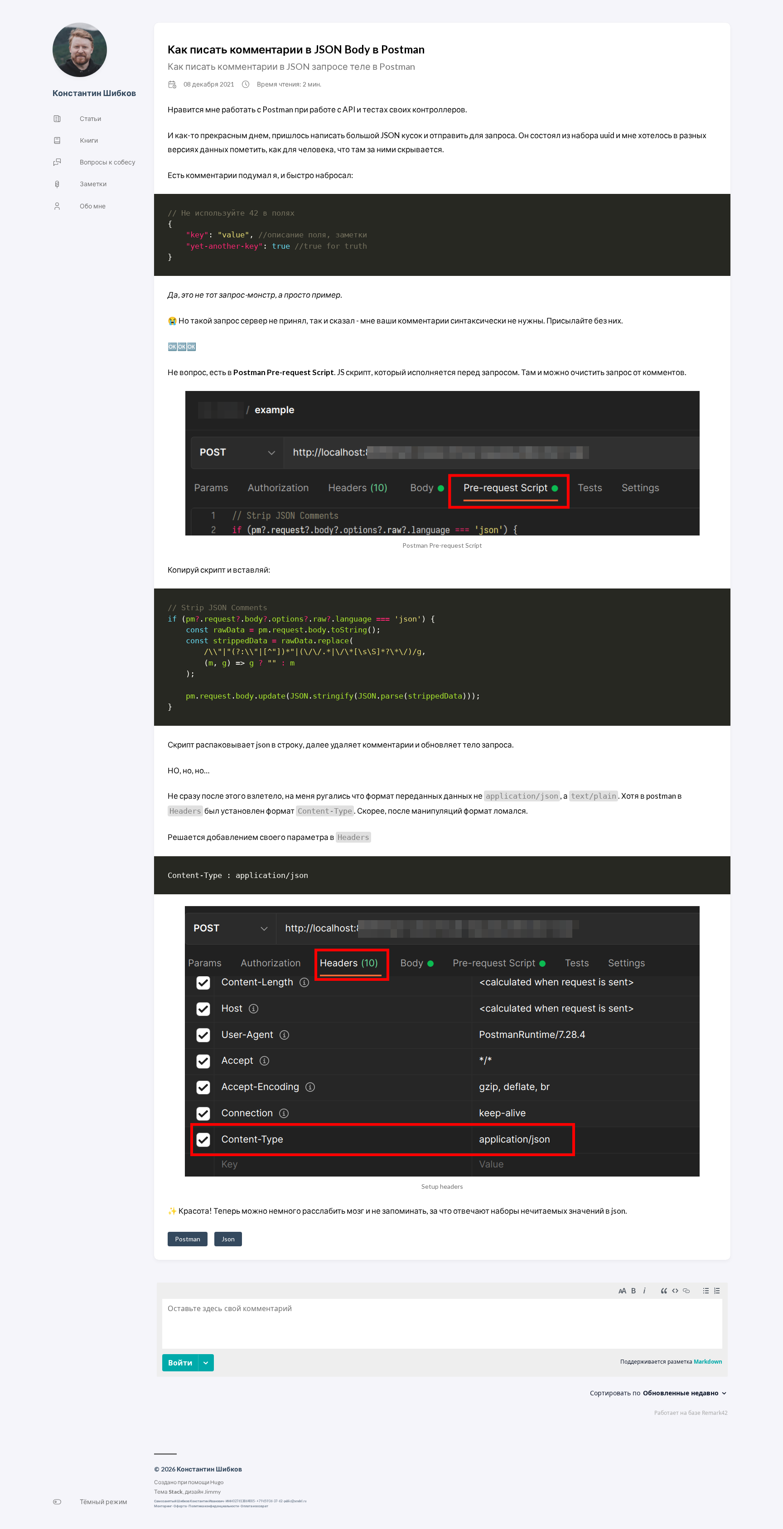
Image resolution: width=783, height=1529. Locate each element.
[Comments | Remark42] (442, 1351)
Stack (176, 1491)
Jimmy (212, 1491)
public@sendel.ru (295, 1501)
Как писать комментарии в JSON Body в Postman (296, 49)
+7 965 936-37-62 (269, 1501)
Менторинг (163, 1506)
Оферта (180, 1506)
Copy (702, 214)
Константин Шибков (94, 93)
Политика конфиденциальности (213, 1506)
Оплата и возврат (254, 1506)
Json (228, 1239)
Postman (187, 1239)
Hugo (216, 1482)
